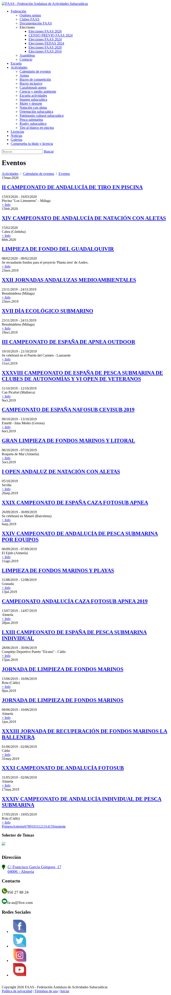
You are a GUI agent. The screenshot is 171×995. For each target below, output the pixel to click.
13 (43, 826)
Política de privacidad (17, 991)
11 (36, 826)
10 (33, 826)
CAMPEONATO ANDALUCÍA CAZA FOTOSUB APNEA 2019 (75, 601)
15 (51, 826)
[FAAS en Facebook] (19, 931)
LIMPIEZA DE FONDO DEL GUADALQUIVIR (58, 249)
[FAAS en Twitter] (19, 946)
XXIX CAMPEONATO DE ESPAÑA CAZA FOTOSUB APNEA (75, 502)
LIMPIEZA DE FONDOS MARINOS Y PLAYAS (58, 570)
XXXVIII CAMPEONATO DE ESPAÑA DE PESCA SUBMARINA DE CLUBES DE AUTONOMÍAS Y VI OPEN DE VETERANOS (82, 376)
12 (40, 826)
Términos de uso (46, 991)
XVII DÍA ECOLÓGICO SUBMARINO (47, 311)
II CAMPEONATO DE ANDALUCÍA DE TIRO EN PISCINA (72, 187)
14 (47, 826)
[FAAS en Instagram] (19, 960)
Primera (7, 826)
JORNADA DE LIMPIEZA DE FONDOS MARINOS (62, 669)
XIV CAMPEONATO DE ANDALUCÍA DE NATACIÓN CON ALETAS (84, 218)
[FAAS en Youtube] (19, 975)
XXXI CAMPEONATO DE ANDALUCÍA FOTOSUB (63, 768)
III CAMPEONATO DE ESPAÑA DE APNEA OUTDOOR (68, 342)
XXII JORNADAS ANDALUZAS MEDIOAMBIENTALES (69, 280)
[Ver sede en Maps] (3, 868)
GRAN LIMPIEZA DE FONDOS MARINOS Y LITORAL (68, 440)
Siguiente (59, 826)
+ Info (6, 205)
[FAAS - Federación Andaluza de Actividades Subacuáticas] (45, 4)
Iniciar (64, 991)
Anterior (18, 826)
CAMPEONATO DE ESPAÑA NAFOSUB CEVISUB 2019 (68, 409)
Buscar (49, 151)
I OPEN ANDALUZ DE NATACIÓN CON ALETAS (61, 471)
